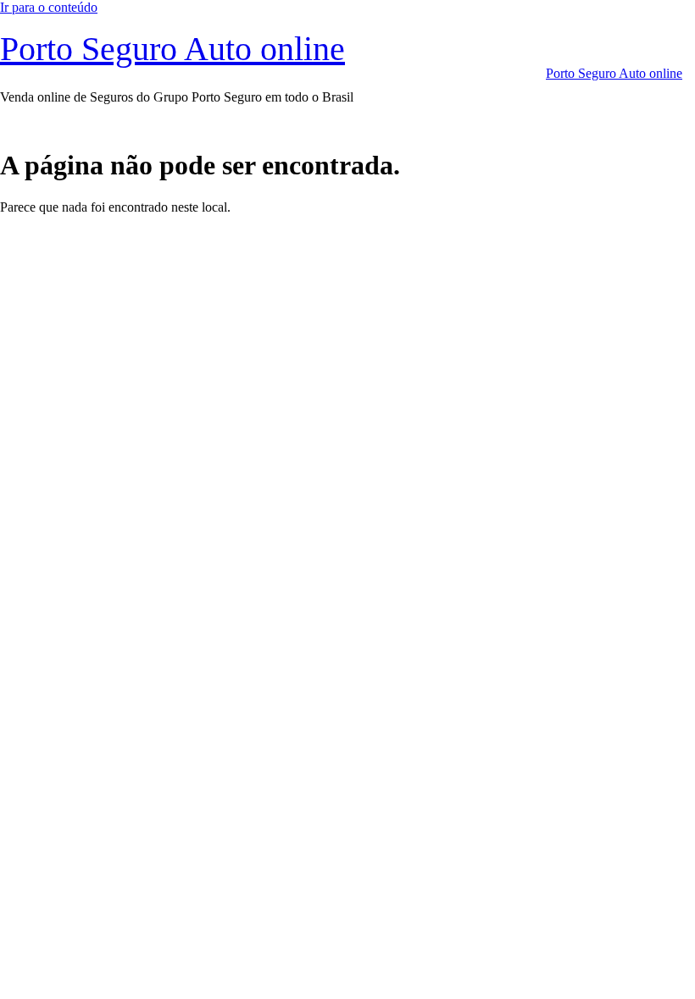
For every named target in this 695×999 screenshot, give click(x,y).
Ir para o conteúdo (48, 7)
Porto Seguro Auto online (172, 49)
